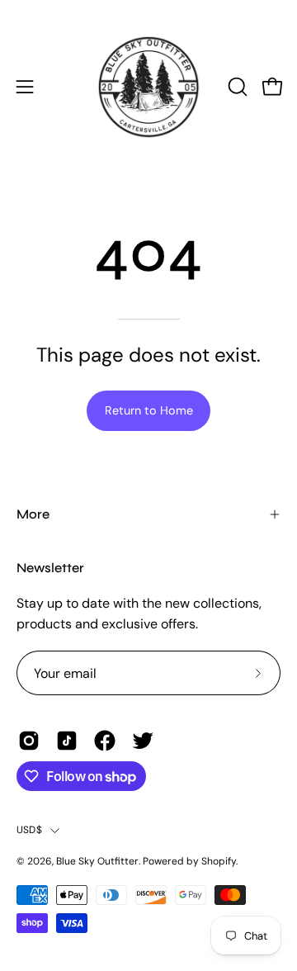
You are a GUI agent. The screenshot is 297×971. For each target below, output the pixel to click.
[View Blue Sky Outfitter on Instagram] (28, 740)
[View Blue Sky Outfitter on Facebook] (104, 740)
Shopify (218, 861)
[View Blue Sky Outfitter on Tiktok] (66, 740)
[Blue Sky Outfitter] (149, 86)
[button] (236, 86)
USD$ (29, 829)
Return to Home (149, 410)
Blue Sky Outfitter (97, 861)
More (33, 514)
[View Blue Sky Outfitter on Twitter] (142, 740)
